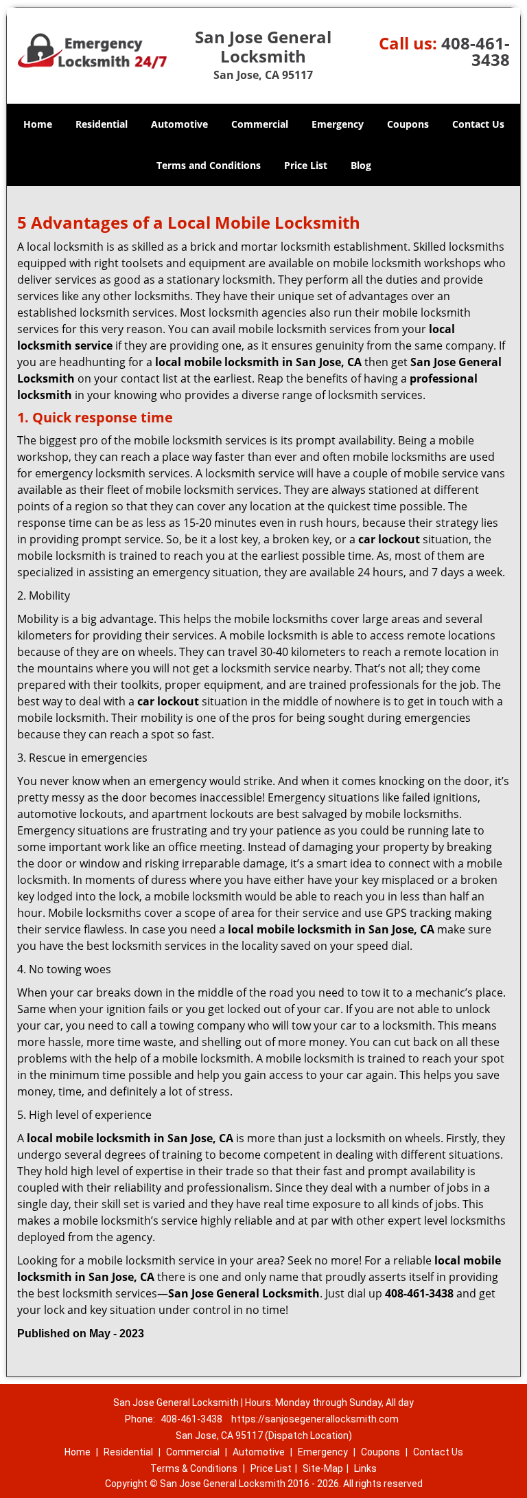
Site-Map (323, 1468)
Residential (101, 123)
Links (365, 1468)
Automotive (179, 123)
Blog (361, 165)
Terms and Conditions (208, 165)
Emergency (338, 123)
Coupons (408, 123)
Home (37, 123)
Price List (305, 165)
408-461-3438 (475, 51)
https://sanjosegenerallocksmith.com (315, 1419)
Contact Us (478, 123)
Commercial (259, 123)
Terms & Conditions (193, 1468)
